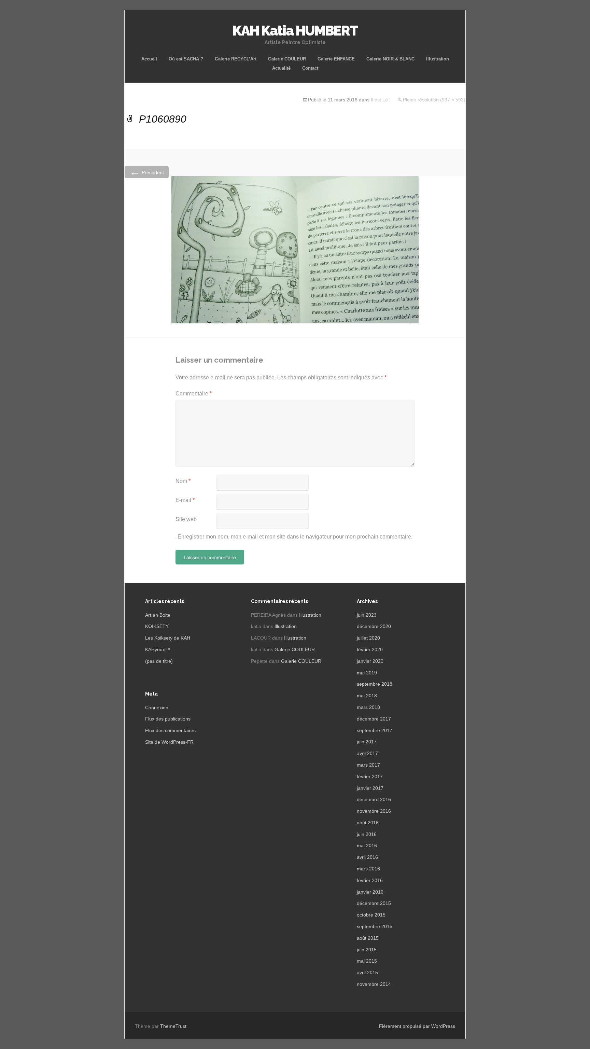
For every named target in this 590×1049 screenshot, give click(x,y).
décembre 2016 (374, 799)
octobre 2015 (371, 915)
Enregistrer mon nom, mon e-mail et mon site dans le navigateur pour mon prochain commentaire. (295, 537)
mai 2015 (367, 961)
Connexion (156, 707)
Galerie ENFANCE (336, 59)
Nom (183, 481)
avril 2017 (367, 753)
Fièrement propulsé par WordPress (417, 1026)
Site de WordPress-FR (169, 742)
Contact (310, 68)
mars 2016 (368, 868)
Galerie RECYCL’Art (235, 59)
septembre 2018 (374, 684)
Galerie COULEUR (287, 59)
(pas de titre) (159, 661)
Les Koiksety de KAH (167, 638)
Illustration (437, 59)
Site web (186, 519)
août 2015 (368, 938)
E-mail (185, 500)
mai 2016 (367, 845)
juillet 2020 (368, 638)
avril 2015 (367, 972)
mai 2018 (367, 695)
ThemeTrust (173, 1026)
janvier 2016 (370, 892)
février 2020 (370, 649)
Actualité (281, 68)
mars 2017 (368, 765)
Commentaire (193, 393)
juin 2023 (367, 615)
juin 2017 (367, 741)
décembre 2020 (374, 626)
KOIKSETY (157, 626)
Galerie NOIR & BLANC (390, 59)
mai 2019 (367, 672)
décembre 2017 (374, 719)
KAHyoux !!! (157, 649)
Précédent (146, 172)
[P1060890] (295, 249)
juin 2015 (367, 949)
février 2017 (370, 776)
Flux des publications (168, 719)
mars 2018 (368, 707)
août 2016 (368, 822)
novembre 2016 (374, 811)
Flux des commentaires (170, 730)
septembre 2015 (374, 926)
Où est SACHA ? (186, 59)
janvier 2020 (370, 661)
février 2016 (370, 880)
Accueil (149, 59)
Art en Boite (157, 615)
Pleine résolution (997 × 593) (434, 99)
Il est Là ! (381, 99)
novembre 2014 (374, 984)
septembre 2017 (374, 730)
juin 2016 (367, 834)
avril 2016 (367, 857)
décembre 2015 (374, 903)
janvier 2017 (370, 788)
